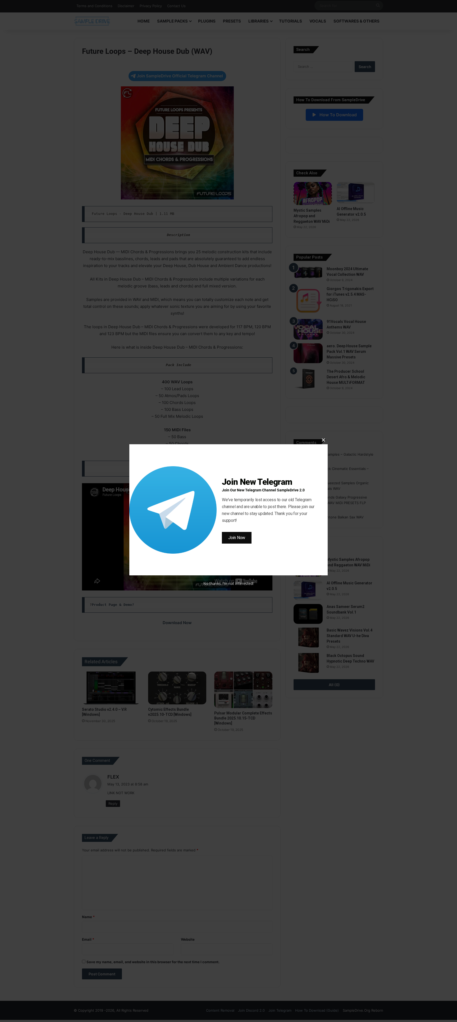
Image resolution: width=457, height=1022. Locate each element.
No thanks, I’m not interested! (228, 583)
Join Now (236, 537)
